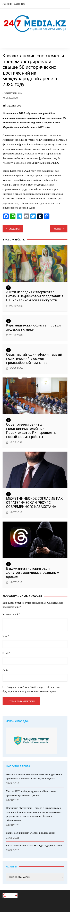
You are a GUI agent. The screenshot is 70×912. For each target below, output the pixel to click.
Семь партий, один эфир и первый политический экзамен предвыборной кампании (34, 358)
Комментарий (11, 614)
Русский (7, 3)
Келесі (57, 228)
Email (6, 653)
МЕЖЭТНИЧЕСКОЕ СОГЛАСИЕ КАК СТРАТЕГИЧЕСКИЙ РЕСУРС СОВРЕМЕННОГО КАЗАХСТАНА (34, 502)
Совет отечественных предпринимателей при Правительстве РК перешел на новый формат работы (31, 430)
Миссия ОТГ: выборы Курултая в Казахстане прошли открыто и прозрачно (31, 793)
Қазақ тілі (19, 3)
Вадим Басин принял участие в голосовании (30, 833)
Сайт (5, 670)
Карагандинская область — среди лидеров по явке (33, 327)
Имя (6, 636)
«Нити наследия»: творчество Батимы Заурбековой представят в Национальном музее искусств (34, 296)
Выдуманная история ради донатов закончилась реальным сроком (32, 572)
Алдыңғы (14, 228)
